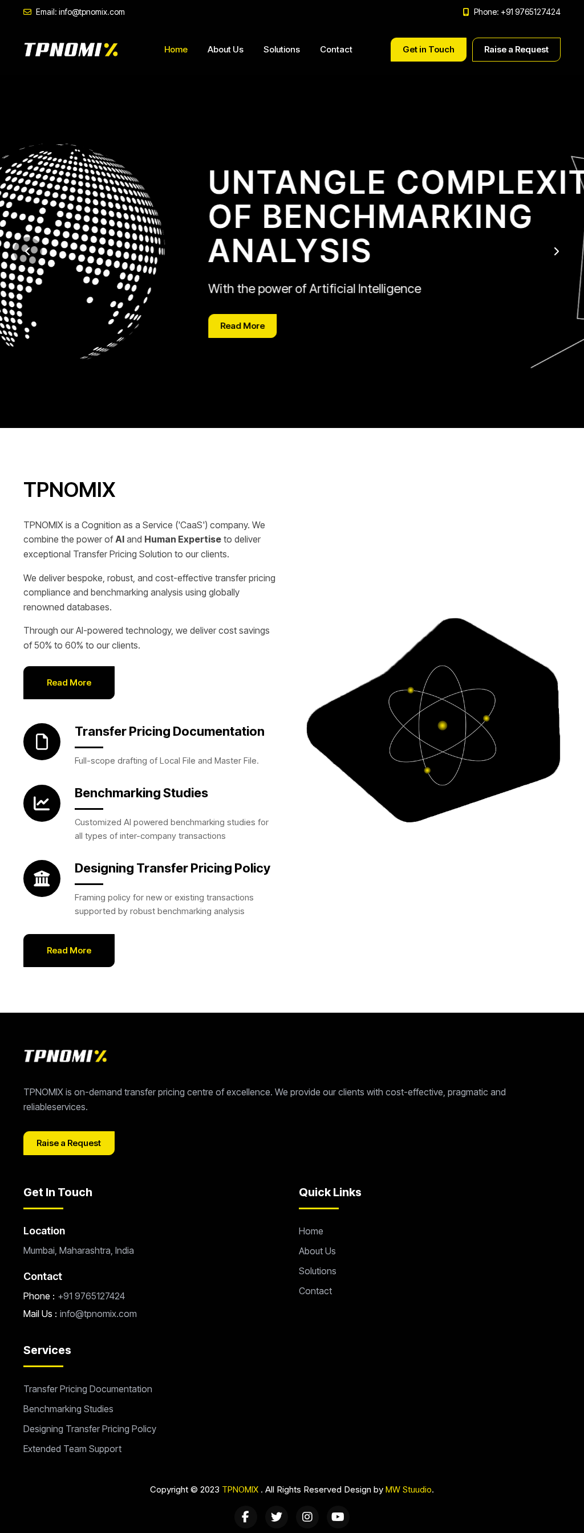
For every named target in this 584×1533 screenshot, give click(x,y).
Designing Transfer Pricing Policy (172, 868)
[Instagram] (307, 1517)
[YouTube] (338, 1517)
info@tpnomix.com (98, 1313)
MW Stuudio (409, 1489)
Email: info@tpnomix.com (80, 12)
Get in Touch (429, 49)
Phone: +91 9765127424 (517, 12)
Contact (336, 49)
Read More (59, 325)
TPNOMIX (240, 1489)
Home (176, 49)
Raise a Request (516, 49)
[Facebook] (245, 1517)
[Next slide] (556, 251)
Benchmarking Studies (141, 792)
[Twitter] (276, 1517)
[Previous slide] (28, 251)
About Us (226, 49)
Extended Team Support (72, 1448)
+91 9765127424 (91, 1296)
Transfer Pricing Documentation (170, 731)
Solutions (281, 49)
